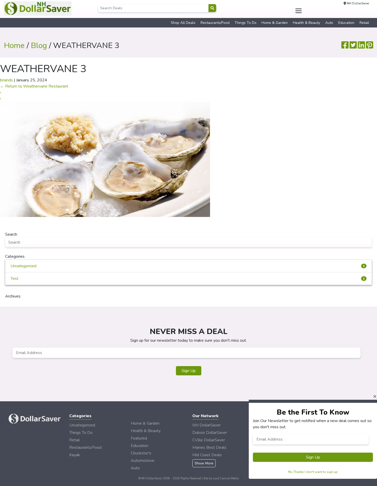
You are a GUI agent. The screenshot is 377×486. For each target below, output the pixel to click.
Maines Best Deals (209, 447)
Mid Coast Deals (207, 455)
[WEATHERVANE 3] (105, 159)
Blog (39, 45)
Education (346, 22)
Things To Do (245, 22)
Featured (139, 438)
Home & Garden (275, 22)
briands (6, 80)
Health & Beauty (306, 22)
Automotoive (142, 460)
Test (188, 278)
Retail (364, 22)
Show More (204, 463)
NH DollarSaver (206, 425)
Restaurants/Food (215, 22)
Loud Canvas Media (226, 478)
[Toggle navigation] (298, 11)
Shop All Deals (183, 22)
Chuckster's (141, 453)
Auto (329, 22)
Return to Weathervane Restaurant (34, 86)
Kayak (74, 455)
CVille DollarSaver (208, 440)
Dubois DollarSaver (209, 432)
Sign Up (189, 371)
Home (14, 45)
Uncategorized (188, 266)
